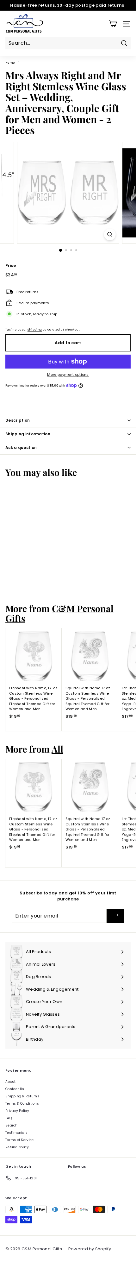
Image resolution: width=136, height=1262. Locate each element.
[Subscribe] (115, 916)
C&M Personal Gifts (59, 613)
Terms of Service (19, 1140)
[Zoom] (109, 234)
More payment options (68, 374)
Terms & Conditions (22, 1103)
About (10, 1081)
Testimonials (16, 1132)
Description (17, 420)
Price (10, 265)
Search (11, 1125)
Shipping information (27, 434)
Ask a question (21, 447)
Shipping (35, 329)
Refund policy (17, 1147)
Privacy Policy (17, 1110)
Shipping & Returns (22, 1096)
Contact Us (14, 1089)
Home (10, 62)
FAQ (8, 1118)
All (57, 749)
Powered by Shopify (89, 1249)
